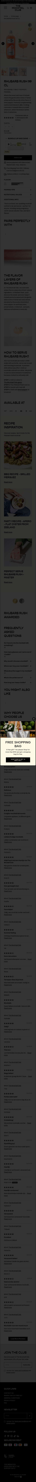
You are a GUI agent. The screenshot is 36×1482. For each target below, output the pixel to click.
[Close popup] (34, 719)
